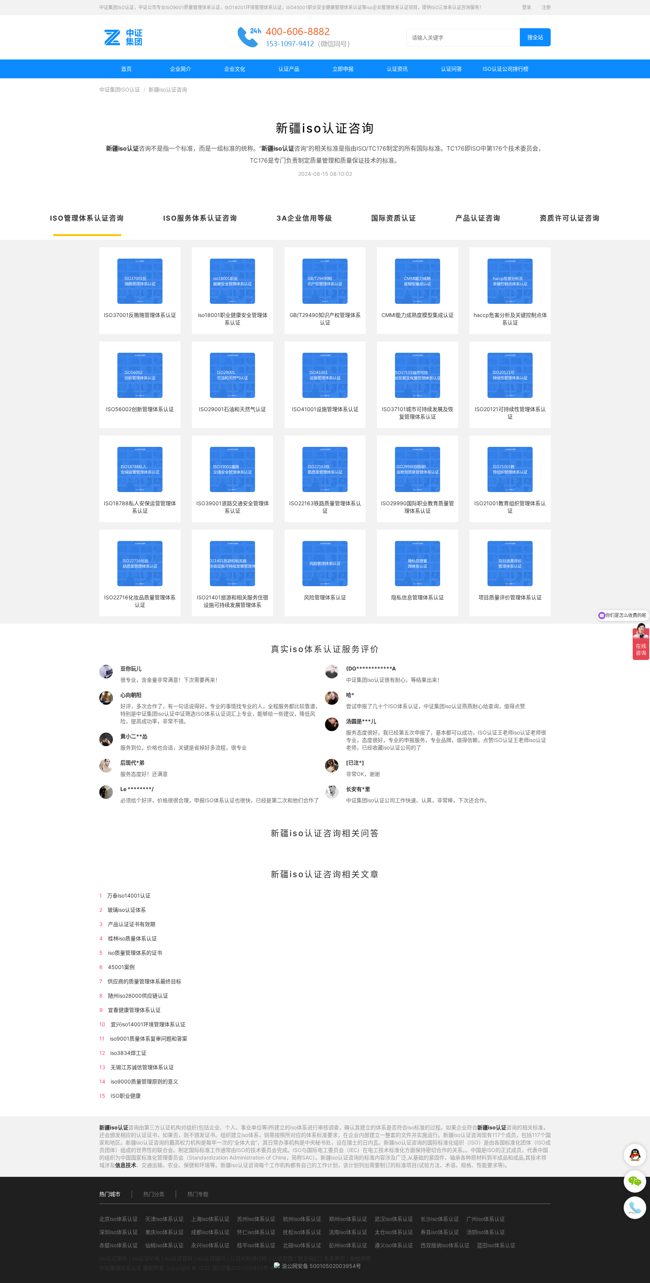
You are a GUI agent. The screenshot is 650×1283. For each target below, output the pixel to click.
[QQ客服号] (635, 1155)
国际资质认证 (393, 218)
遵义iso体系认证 (394, 1245)
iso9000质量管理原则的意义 (144, 1081)
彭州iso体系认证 (348, 1245)
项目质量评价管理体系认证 (510, 597)
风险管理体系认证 (325, 597)
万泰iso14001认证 (128, 895)
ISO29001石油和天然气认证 (232, 409)
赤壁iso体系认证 (118, 1245)
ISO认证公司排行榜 (506, 69)
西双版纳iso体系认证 (445, 1245)
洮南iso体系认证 (348, 1232)
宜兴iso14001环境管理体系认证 (148, 1024)
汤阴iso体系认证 (485, 1232)
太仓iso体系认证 (394, 1232)
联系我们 (308, 1258)
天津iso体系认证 (164, 1219)
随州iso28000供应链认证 (138, 995)
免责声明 (334, 1258)
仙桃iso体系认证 (164, 1245)
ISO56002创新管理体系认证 (140, 409)
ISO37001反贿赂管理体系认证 (140, 315)
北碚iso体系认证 (302, 1245)
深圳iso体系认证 (118, 1232)
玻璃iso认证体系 (127, 910)
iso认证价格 (146, 1258)
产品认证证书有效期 (131, 924)
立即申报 (343, 69)
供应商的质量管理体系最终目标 (144, 981)
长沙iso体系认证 (440, 1219)
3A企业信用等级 (304, 218)
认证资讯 (397, 69)
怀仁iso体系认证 (256, 1232)
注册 (546, 7)
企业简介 (180, 69)
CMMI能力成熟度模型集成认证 (417, 315)
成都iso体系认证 (210, 1232)
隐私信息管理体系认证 (417, 597)
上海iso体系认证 (210, 1219)
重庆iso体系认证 (164, 1232)
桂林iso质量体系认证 (132, 938)
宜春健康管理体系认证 (134, 1010)
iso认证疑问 (211, 1258)
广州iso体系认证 (485, 1219)
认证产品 (288, 69)
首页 (126, 69)
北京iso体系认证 (118, 1219)
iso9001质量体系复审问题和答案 (148, 1038)
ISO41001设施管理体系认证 (325, 409)
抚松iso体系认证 (302, 1232)
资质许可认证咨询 (570, 218)
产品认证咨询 (478, 218)
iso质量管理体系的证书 (135, 952)
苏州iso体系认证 (256, 1219)
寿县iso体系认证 (440, 1232)
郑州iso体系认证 (348, 1219)
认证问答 (451, 69)
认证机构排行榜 (248, 1258)
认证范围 (282, 1258)
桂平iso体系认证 (256, 1245)
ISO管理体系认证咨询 (87, 218)
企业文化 (234, 69)
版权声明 (360, 1258)
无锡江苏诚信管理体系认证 (142, 1067)
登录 (526, 7)
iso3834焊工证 (128, 1053)
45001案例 (121, 967)
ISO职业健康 (126, 1096)
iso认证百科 (179, 1258)
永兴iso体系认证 (210, 1245)
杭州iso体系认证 (302, 1219)
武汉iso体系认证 (394, 1219)
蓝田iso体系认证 (496, 1245)
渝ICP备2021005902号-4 (243, 1268)
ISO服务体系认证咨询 (200, 218)
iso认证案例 (113, 1258)
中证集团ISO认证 (119, 89)
